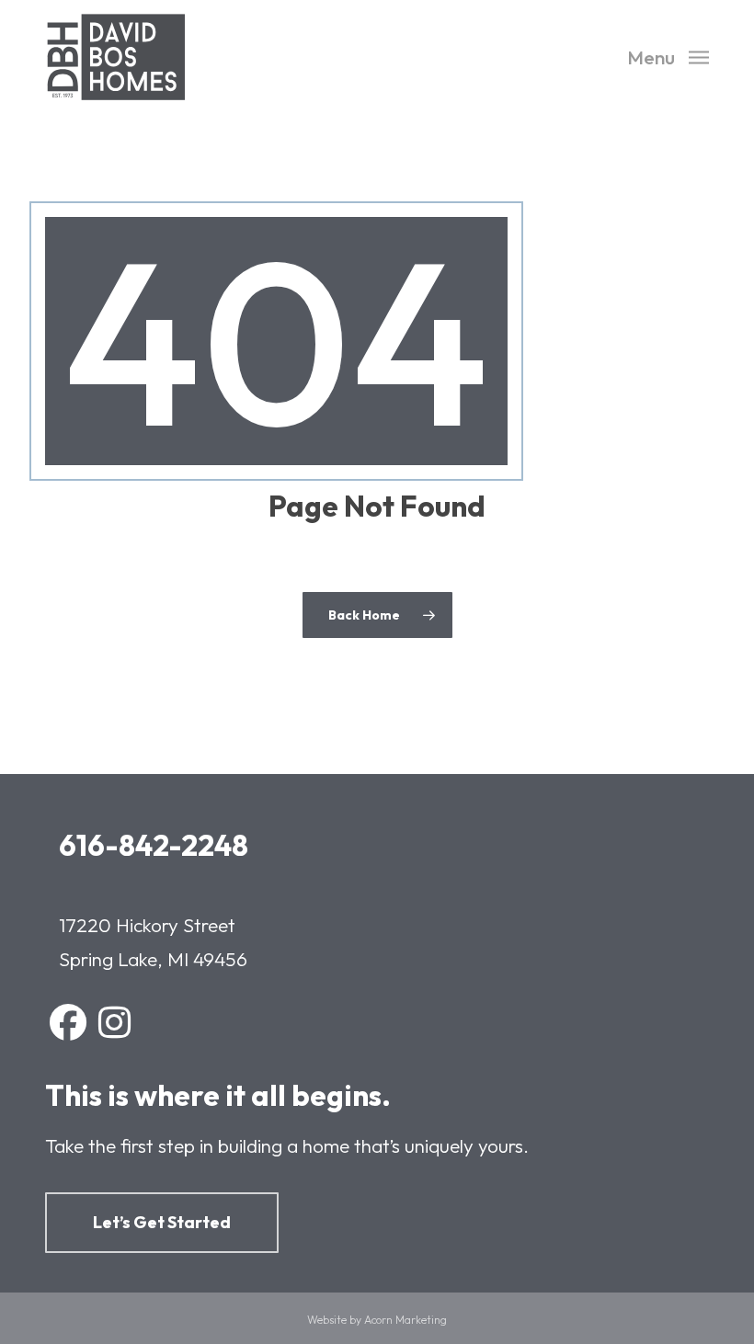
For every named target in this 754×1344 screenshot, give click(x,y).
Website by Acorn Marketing (377, 1320)
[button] (668, 54)
